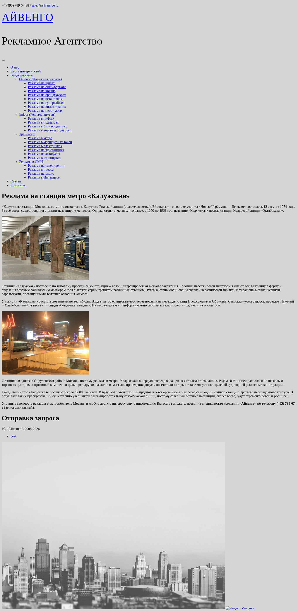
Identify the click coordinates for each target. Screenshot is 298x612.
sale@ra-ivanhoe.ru (45, 5)
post (13, 436)
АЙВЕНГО (27, 17)
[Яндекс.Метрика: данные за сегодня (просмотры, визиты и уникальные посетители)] (240, 608)
